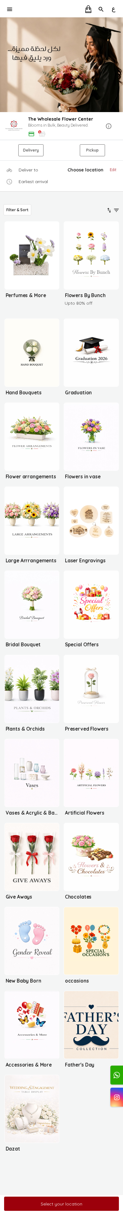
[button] (61, 126)
